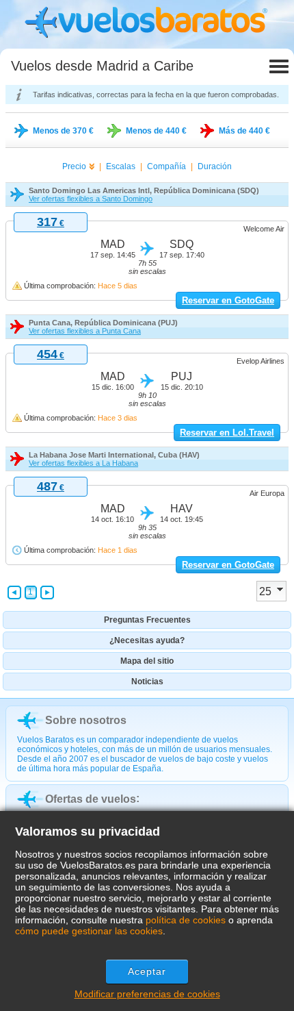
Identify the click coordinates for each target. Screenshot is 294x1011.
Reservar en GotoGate (228, 300)
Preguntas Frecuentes (147, 620)
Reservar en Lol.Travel (227, 432)
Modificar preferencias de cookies (147, 993)
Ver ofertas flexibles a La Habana (83, 463)
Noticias (147, 681)
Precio (74, 166)
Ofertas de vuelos (90, 799)
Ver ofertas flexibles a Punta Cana (85, 331)
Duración (215, 166)
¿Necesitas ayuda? (147, 640)
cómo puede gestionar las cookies (89, 930)
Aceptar (147, 971)
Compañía (166, 166)
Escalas (120, 166)
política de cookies (186, 919)
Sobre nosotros (85, 720)
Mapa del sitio (147, 661)
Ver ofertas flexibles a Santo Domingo (90, 199)
